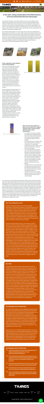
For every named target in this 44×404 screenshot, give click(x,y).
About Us (8, 392)
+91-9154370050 (37, 1)
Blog (28, 392)
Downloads (21, 392)
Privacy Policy (38, 392)
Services (12, 392)
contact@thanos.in (27, 1)
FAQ (35, 392)
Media (25, 392)
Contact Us (32, 392)
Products (16, 392)
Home (5, 392)
